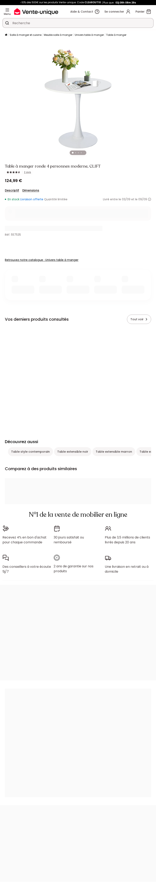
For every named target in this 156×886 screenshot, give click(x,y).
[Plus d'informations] (149, 199)
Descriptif (12, 190)
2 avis (27, 172)
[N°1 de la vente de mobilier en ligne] (36, 11)
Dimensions (30, 190)
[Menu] (7, 10)
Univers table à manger (89, 35)
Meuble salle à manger (58, 35)
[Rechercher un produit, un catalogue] (7, 23)
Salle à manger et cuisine (25, 35)
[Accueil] (6, 35)
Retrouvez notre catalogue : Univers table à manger (41, 260)
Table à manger (116, 35)
